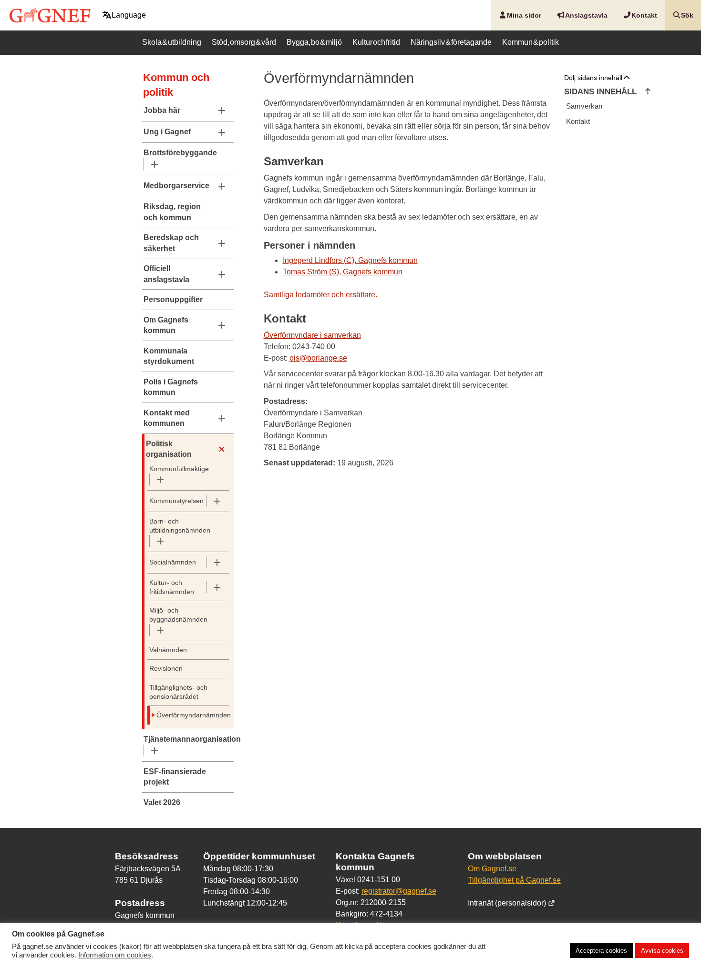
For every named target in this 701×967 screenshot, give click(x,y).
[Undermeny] (221, 110)
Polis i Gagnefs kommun (171, 387)
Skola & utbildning (171, 42)
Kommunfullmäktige (179, 469)
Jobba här (162, 110)
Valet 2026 (162, 802)
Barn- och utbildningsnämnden (179, 526)
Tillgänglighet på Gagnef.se (514, 880)
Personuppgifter (173, 299)
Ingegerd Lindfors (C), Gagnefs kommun (350, 260)
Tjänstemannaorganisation (188, 739)
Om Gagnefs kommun (166, 325)
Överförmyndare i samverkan (312, 335)
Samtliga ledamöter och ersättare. (320, 295)
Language (129, 15)
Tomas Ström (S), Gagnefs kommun (342, 272)
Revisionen (166, 668)
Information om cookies (114, 955)
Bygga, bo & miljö (314, 42)
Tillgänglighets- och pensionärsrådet (178, 692)
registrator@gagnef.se (398, 891)
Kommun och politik (176, 84)
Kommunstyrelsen (176, 500)
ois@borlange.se (318, 358)
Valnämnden (168, 650)
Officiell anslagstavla (166, 273)
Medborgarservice (176, 185)
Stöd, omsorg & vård (244, 42)
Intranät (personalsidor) (508, 903)
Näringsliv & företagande (451, 42)
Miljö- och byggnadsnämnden (178, 615)
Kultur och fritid (376, 42)
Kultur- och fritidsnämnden (171, 587)
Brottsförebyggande (180, 153)
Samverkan (584, 106)
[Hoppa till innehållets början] (648, 92)
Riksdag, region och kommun (172, 211)
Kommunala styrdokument (169, 356)
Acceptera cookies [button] (601, 950)
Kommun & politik (530, 42)
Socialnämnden (172, 562)
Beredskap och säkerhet (171, 242)
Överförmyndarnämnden (184, 715)
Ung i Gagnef (167, 132)
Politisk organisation (169, 449)
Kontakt (578, 121)
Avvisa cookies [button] (662, 950)
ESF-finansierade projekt (175, 776)
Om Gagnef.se (492, 869)
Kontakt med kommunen (167, 418)
